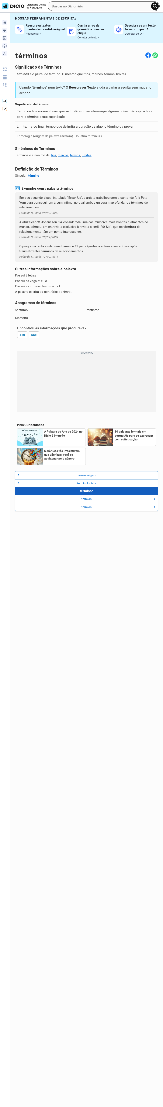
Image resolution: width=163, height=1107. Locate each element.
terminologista (86, 483)
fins (53, 155)
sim (22, 334)
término (33, 176)
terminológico (86, 475)
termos (75, 155)
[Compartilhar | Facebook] (148, 55)
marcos (63, 155)
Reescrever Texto (82, 87)
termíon (87, 507)
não (34, 334)
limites (86, 155)
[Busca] (155, 6)
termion (87, 499)
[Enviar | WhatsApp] (155, 55)
